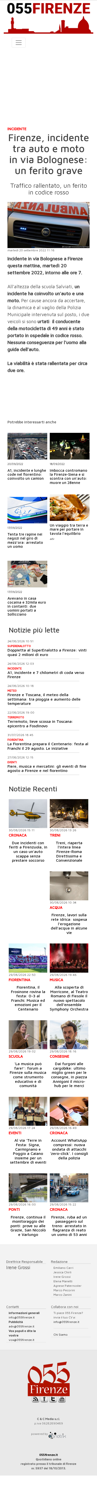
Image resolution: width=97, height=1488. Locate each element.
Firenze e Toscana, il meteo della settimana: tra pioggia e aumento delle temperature (44, 699)
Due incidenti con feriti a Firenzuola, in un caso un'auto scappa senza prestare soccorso (28, 851)
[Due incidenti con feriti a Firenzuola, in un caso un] (28, 813)
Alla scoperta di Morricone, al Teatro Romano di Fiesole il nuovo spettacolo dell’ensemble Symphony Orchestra (69, 998)
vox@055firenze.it (21, 1340)
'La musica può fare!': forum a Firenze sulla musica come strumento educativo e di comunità (28, 1074)
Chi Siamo (60, 1334)
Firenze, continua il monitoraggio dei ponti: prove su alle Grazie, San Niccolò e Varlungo (28, 1226)
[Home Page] (48, 17)
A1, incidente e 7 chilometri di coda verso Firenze (45, 674)
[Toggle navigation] (19, 43)
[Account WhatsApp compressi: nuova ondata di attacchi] (69, 1111)
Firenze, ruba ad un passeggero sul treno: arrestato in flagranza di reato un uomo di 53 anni (69, 1226)
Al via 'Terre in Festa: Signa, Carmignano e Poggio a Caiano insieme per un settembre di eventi (28, 1151)
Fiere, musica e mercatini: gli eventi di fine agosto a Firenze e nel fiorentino (46, 768)
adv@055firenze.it (21, 1326)
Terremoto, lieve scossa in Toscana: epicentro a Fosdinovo (40, 723)
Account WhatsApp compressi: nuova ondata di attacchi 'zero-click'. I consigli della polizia (69, 1149)
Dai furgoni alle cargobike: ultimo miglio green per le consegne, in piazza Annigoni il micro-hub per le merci (69, 1074)
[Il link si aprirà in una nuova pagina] (57, 1434)
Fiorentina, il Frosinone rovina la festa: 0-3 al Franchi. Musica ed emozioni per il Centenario (28, 998)
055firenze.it (48, 1455)
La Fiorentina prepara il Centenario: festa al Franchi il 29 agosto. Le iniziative (47, 746)
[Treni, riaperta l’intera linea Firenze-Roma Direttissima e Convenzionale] (69, 813)
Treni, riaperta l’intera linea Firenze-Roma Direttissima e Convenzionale (69, 851)
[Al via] (28, 1111)
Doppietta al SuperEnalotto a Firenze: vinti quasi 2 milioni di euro (47, 652)
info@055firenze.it (22, 1317)
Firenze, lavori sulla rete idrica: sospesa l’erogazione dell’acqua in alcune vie (69, 923)
